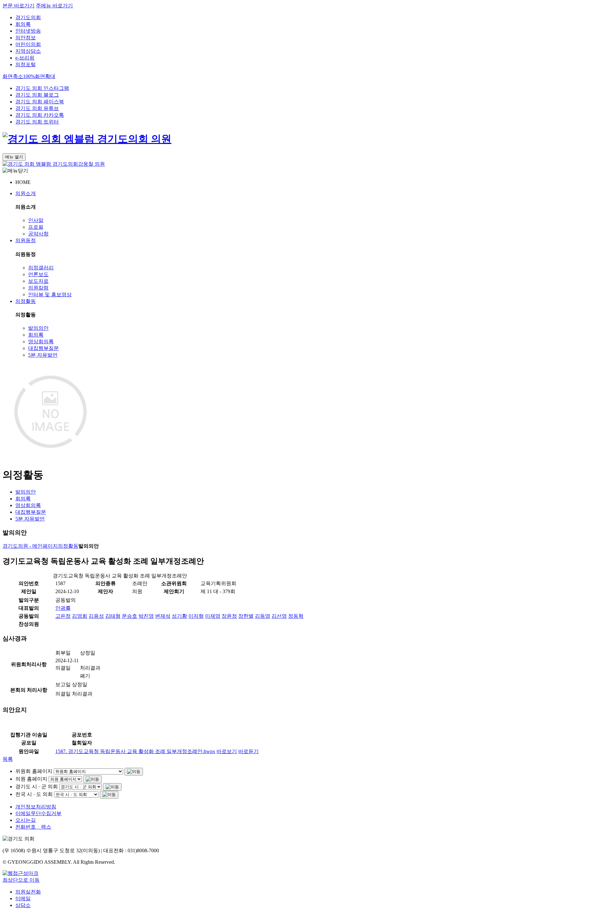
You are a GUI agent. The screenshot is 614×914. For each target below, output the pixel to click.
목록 (8, 759)
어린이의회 (28, 44)
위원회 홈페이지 (33, 771)
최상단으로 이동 (21, 880)
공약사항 (38, 233)
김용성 (96, 616)
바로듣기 (248, 751)
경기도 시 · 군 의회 (36, 786)
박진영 (146, 616)
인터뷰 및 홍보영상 (50, 294)
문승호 (129, 616)
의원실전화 (28, 891)
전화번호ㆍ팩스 (33, 827)
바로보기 (226, 751)
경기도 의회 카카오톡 (39, 115)
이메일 (23, 898)
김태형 (113, 616)
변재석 (162, 616)
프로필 (35, 227)
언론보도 (38, 274)
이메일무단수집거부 (38, 813)
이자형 (196, 616)
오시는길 (25, 820)
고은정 (63, 616)
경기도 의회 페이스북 (39, 101)
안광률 (63, 608)
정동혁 (295, 616)
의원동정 (25, 240)
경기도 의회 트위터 (37, 121)
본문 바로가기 (19, 5)
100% (29, 76)
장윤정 (229, 616)
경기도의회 (28, 17)
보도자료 (38, 281)
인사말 (35, 220)
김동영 (262, 616)
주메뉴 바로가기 (54, 5)
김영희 (79, 616)
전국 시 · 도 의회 (34, 794)
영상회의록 (41, 341)
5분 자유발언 (43, 355)
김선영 (279, 616)
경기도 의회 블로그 (37, 95)
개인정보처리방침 (35, 806)
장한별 (246, 616)
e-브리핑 (25, 57)
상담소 (23, 905)
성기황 (179, 616)
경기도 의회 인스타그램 (42, 88)
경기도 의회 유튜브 (37, 108)
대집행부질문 (43, 348)
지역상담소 (28, 51)
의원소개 (25, 193)
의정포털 (25, 64)
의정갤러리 (41, 267)
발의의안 (38, 328)
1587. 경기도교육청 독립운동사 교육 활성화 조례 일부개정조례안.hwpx (135, 751)
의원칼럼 (38, 287)
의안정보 (25, 37)
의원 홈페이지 (31, 779)
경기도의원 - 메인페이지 (30, 546)
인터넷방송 (28, 31)
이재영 (212, 616)
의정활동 (25, 301)
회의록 (23, 24)
